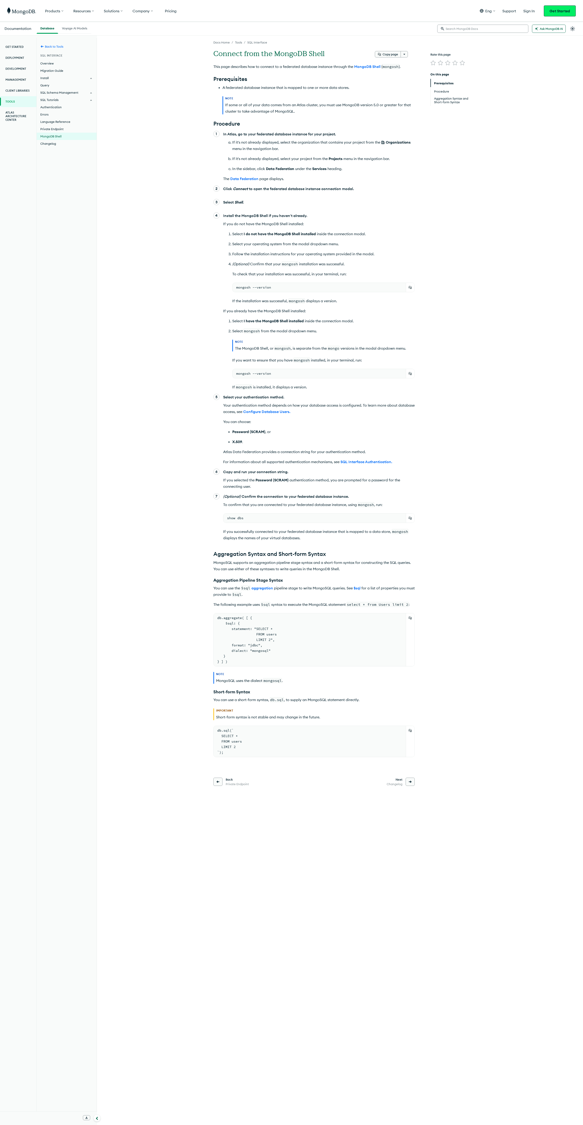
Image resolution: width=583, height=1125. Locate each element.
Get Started (560, 11)
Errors (44, 114)
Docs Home (221, 42)
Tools (238, 42)
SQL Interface (257, 42)
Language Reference (55, 122)
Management (15, 79)
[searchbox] (482, 29)
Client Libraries (17, 90)
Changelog (48, 143)
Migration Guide (51, 70)
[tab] (47, 28)
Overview (47, 63)
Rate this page (440, 54)
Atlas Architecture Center (15, 116)
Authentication (51, 107)
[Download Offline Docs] (86, 1117)
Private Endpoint (52, 129)
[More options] (404, 54)
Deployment (14, 57)
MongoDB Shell (50, 136)
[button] (487, 11)
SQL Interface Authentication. (366, 461)
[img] (433, 63)
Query (44, 85)
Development (15, 68)
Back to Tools (54, 46)
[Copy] (410, 287)
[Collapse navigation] (97, 1118)
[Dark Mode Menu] (572, 29)
